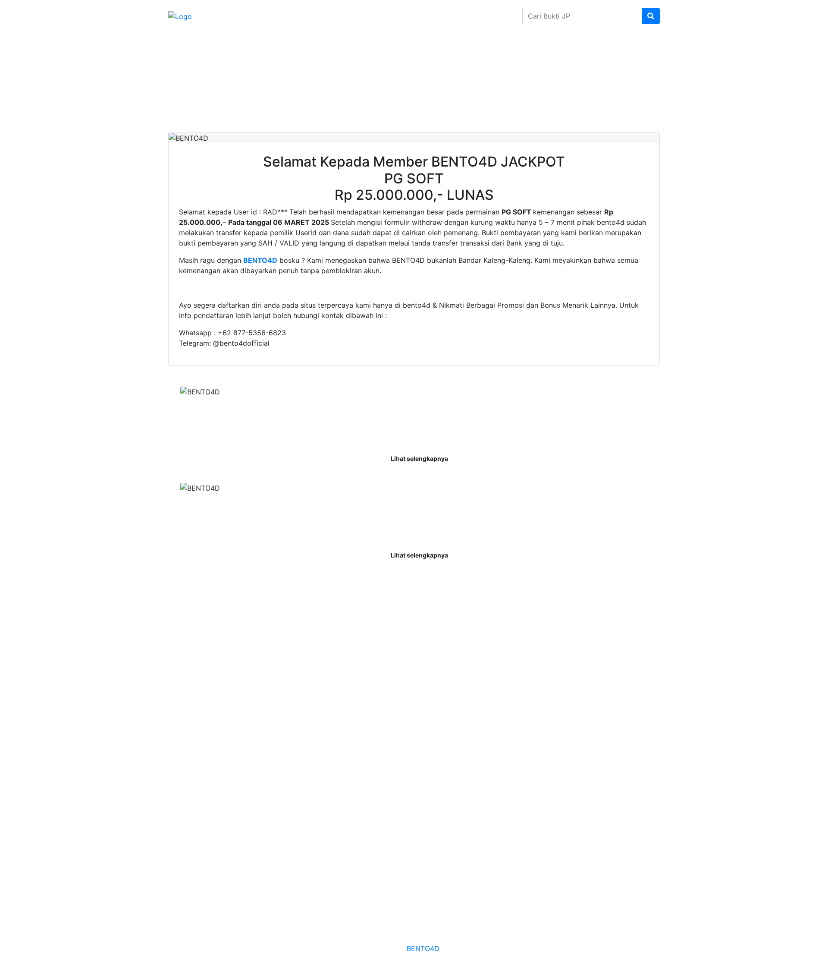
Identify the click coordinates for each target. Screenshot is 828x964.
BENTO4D (423, 948)
